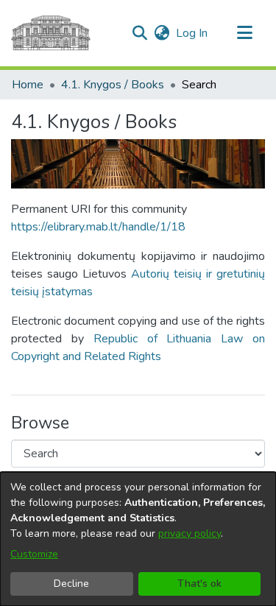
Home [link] (27, 85)
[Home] (51, 33)
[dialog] (138, 539)
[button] (139, 33)
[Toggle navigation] (244, 33)
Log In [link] (192, 33)
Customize (34, 554)
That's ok (199, 584)
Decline (71, 584)
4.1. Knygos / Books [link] (112, 85)
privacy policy (189, 533)
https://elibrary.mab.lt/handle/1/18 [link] (98, 227)
